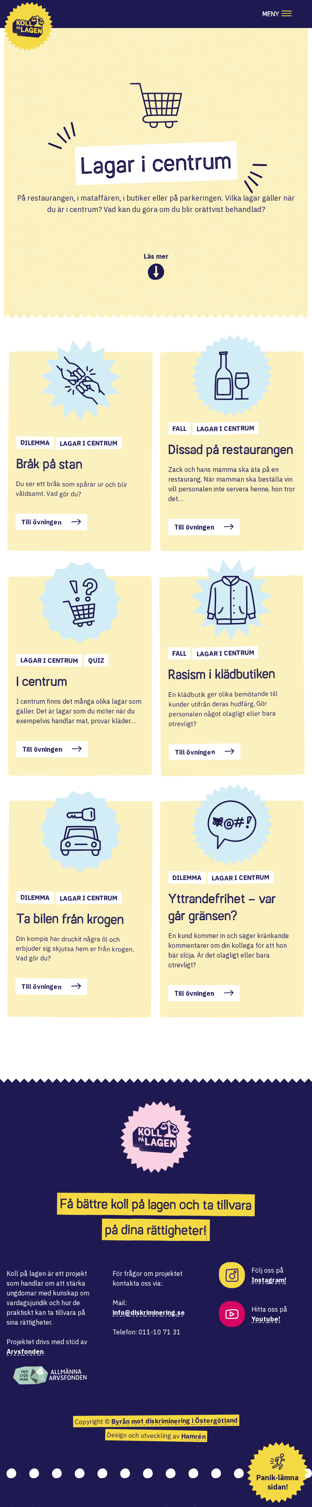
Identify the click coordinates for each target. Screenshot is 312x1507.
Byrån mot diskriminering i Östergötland (174, 1421)
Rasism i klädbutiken (221, 674)
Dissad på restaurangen (230, 449)
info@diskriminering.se (149, 1312)
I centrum (41, 681)
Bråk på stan (49, 464)
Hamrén (193, 1436)
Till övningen (41, 522)
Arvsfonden (24, 1351)
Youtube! (265, 1319)
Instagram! (268, 1280)
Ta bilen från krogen (70, 918)
